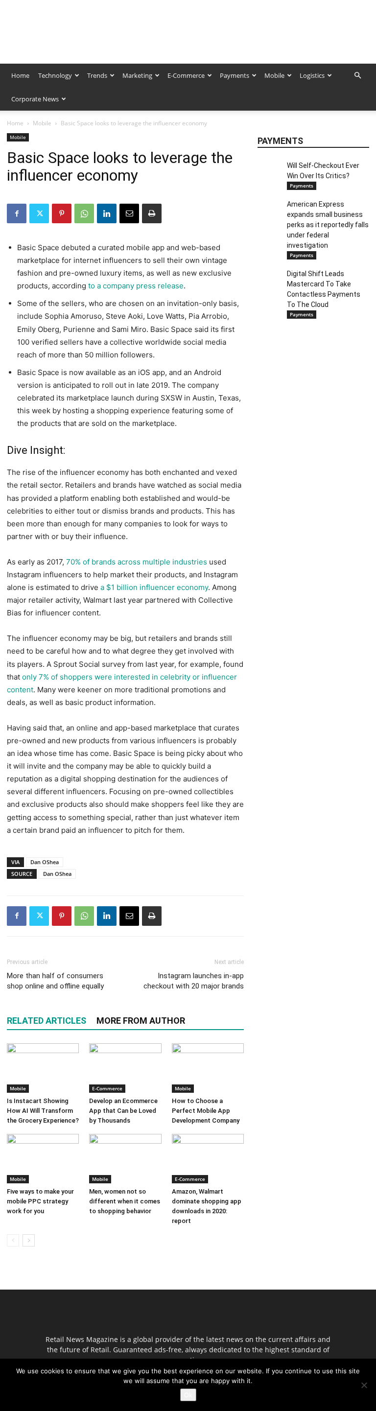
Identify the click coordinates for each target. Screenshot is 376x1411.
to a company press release (135, 285)
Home (20, 75)
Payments (234, 75)
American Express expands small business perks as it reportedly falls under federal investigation (328, 224)
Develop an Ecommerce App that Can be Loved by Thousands (123, 1110)
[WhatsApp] (84, 213)
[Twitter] (39, 213)
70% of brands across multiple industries (136, 561)
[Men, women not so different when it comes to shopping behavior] (125, 1158)
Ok (188, 1395)
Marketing (137, 75)
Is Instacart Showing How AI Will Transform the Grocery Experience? (43, 1110)
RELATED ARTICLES (46, 1020)
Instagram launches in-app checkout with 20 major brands (193, 980)
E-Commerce (186, 75)
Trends (97, 75)
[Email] (129, 213)
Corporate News (35, 98)
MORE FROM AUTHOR (140, 1020)
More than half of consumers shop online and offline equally (55, 980)
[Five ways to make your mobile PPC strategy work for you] (43, 1158)
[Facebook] (16, 213)
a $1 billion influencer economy (154, 587)
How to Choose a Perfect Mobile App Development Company (205, 1110)
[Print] (152, 213)
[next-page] (29, 1240)
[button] (357, 75)
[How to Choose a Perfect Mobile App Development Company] (208, 1068)
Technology (55, 75)
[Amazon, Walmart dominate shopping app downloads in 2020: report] (208, 1158)
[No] (364, 1385)
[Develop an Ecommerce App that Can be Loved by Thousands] (125, 1068)
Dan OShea (44, 862)
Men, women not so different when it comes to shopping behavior (124, 1201)
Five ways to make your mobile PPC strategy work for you (40, 1201)
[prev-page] (13, 1240)
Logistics (312, 75)
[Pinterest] (61, 213)
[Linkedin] (107, 213)
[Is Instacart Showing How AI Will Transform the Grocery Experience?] (43, 1068)
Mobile (274, 75)
